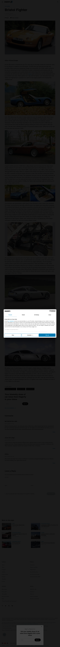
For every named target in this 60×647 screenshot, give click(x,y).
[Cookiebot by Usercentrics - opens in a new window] (50, 311)
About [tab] (50, 314)
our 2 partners (11, 321)
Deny (13, 335)
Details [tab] (23, 314)
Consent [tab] (10, 314)
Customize (29, 335)
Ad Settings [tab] (36, 314)
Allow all (47, 335)
